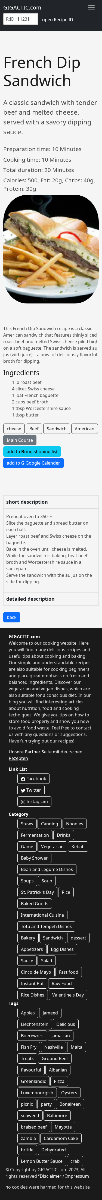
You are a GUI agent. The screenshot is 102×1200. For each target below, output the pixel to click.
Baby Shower (34, 858)
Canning (49, 824)
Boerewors (32, 1036)
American (84, 429)
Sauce (27, 961)
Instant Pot (32, 983)
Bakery (28, 938)
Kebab (78, 847)
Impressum (77, 1176)
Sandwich (57, 429)
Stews (27, 824)
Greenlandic (33, 1081)
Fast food (68, 972)
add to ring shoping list (32, 452)
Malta (76, 1047)
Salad (46, 961)
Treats (27, 1058)
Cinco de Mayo (36, 972)
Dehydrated (53, 1150)
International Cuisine (42, 915)
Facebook (35, 779)
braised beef (34, 1127)
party (46, 1104)
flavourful (31, 1070)
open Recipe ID (57, 20)
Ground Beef (55, 1058)
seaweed (30, 1115)
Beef (34, 429)
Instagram (36, 801)
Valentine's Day (68, 995)
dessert (78, 938)
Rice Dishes (32, 995)
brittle (27, 1150)
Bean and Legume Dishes (47, 869)
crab (75, 1161)
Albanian (58, 1070)
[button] (10, 249)
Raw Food (62, 983)
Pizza (59, 1081)
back (12, 617)
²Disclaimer (50, 1176)
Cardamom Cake (61, 1138)
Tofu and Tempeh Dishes (46, 926)
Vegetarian (52, 847)
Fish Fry (28, 1047)
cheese (14, 429)
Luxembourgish (37, 1093)
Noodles (74, 824)
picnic (27, 1104)
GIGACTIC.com (22, 7)
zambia (28, 1138)
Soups (27, 881)
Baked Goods (34, 904)
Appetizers (32, 949)
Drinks (63, 835)
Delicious (65, 1024)
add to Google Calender (33, 463)
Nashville (53, 1047)
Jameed (50, 1013)
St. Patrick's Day (37, 892)
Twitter (33, 790)
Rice (66, 892)
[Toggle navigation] (91, 7)
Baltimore (57, 1115)
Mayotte (63, 1127)
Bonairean (70, 1104)
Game (27, 847)
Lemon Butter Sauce (42, 1161)
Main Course (20, 440)
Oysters (69, 1093)
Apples (28, 1013)
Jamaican (60, 1036)
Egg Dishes (62, 949)
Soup (47, 881)
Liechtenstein (34, 1024)
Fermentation (35, 835)
